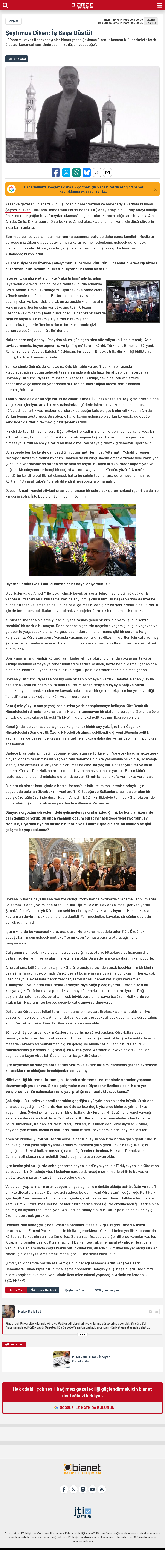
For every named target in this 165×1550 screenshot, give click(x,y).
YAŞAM (13, 21)
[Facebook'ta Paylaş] (56, 172)
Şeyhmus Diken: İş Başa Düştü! (49, 32)
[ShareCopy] (97, 172)
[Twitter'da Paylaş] (66, 172)
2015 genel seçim (106, 1290)
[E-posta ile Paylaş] (107, 172)
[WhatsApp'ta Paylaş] (76, 172)
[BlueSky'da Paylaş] (86, 172)
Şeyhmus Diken (18, 209)
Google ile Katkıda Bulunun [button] (87, 1407)
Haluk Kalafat (29, 1311)
